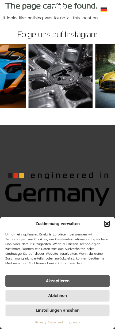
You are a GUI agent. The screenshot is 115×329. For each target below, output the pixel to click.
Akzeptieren (58, 281)
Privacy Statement (49, 322)
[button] (107, 223)
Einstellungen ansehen (57, 310)
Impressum (74, 322)
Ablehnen (57, 296)
